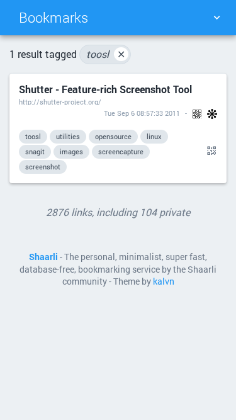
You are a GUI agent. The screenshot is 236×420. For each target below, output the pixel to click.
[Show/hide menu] (216, 18)
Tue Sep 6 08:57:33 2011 (142, 113)
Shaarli (43, 257)
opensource (113, 136)
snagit (35, 151)
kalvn (163, 281)
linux (154, 136)
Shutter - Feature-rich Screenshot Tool (105, 89)
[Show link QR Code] (209, 151)
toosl (105, 53)
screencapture (120, 151)
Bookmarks (53, 17)
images (71, 151)
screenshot (42, 166)
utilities (68, 136)
